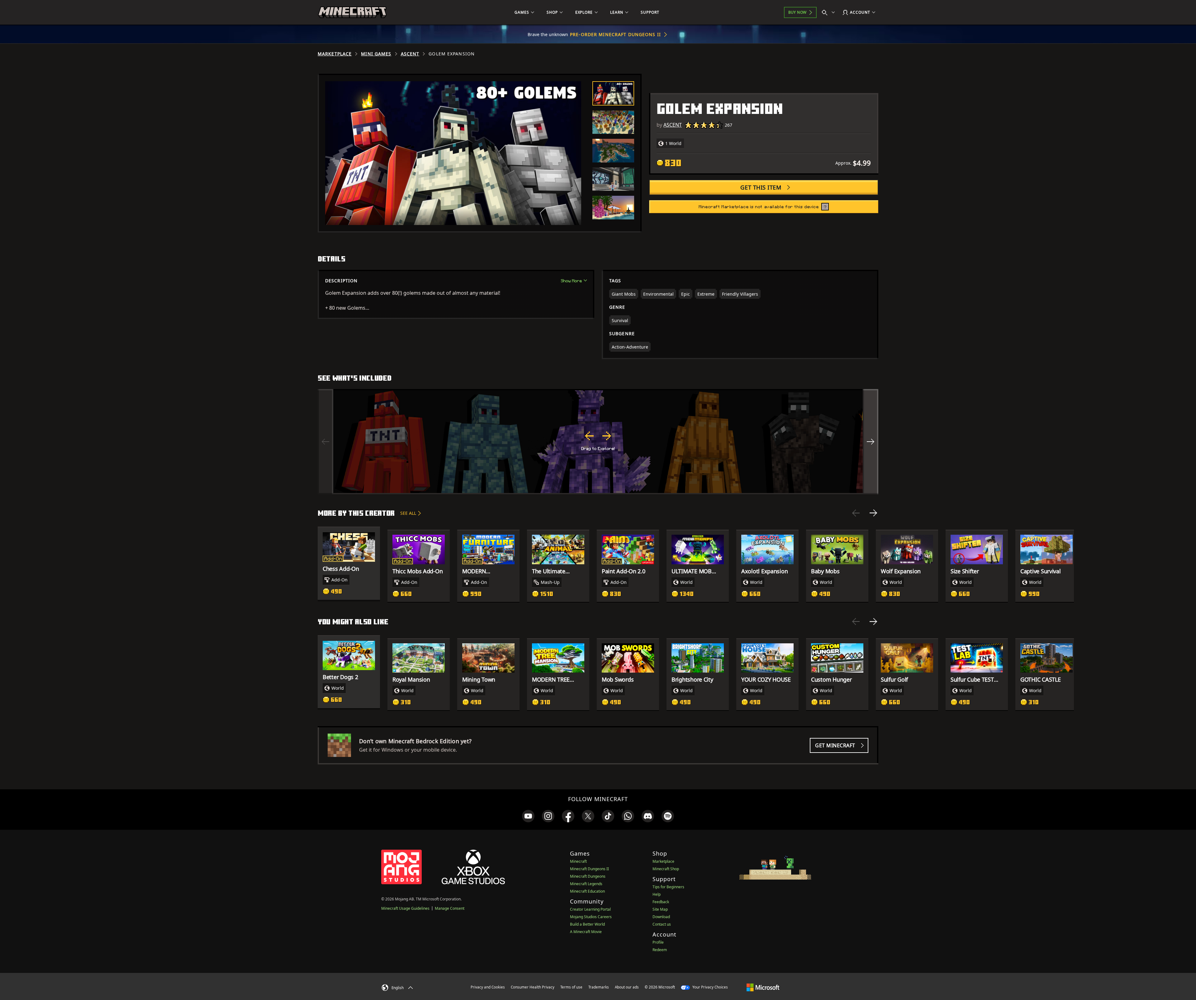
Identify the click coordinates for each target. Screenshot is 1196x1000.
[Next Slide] (873, 513)
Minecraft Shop (666, 868)
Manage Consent (449, 908)
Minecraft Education (587, 891)
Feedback (661, 901)
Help (657, 894)
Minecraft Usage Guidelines (405, 908)
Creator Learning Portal (590, 909)
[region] (598, 441)
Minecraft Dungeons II (589, 868)
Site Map (660, 909)
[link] (528, 816)
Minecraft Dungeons (587, 876)
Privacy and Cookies (488, 987)
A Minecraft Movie (586, 931)
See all (408, 513)
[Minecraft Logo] (352, 12)
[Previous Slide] (856, 513)
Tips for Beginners (668, 887)
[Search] (830, 12)
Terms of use (571, 987)
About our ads (627, 987)
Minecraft (578, 861)
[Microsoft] (763, 987)
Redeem (660, 949)
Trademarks (598, 987)
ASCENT (410, 54)
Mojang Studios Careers (591, 916)
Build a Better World (587, 924)
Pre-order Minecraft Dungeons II (615, 34)
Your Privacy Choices (709, 987)
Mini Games (376, 54)
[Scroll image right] (870, 441)
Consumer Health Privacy (532, 987)
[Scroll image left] (325, 441)
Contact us (662, 924)
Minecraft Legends (586, 883)
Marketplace (335, 54)
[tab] (613, 93)
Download (661, 916)
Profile (658, 942)
